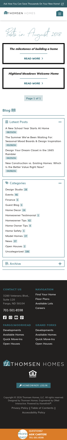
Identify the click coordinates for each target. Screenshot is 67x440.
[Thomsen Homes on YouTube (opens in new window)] (17, 317)
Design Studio (16, 189)
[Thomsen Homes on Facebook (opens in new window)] (6, 317)
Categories (18, 183)
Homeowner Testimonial (22, 215)
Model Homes (16, 236)
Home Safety (14, 231)
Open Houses (15, 246)
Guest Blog (13, 205)
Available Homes (13, 334)
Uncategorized (17, 251)
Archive (15, 263)
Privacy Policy (20, 408)
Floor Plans (42, 299)
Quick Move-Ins (12, 339)
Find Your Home (45, 294)
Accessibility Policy (33, 412)
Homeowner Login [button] (34, 385)
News (10, 241)
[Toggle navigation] (59, 13)
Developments (12, 330)
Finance (11, 200)
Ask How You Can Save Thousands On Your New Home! (32, 3)
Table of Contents (42, 408)
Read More (32, 58)
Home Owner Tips (18, 225)
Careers (40, 308)
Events (11, 194)
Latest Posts (18, 121)
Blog (6, 110)
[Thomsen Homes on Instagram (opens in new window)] (11, 317)
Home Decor (15, 210)
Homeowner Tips (18, 220)
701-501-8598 (13, 310)
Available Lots (44, 303)
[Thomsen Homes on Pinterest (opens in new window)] (22, 317)
